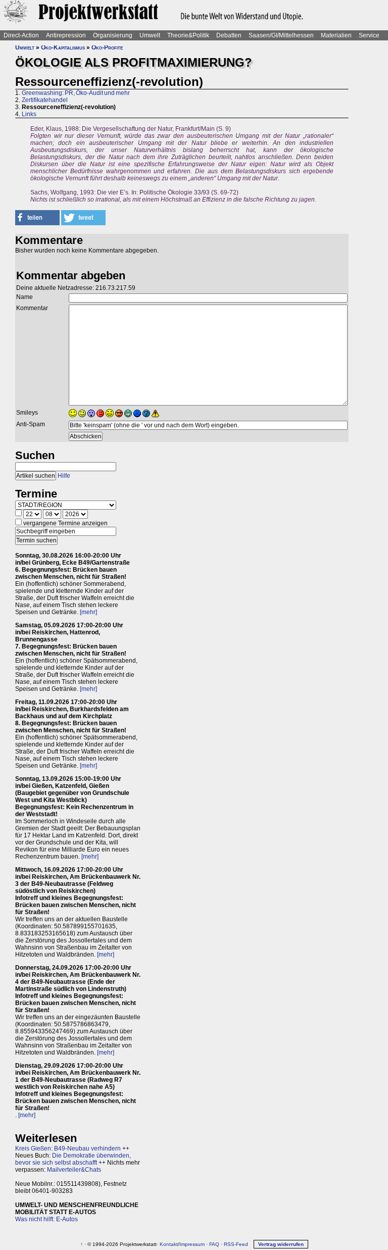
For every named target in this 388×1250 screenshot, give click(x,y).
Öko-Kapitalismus (63, 47)
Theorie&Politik (188, 35)
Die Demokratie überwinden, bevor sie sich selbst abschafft (73, 1159)
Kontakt (169, 1244)
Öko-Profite (107, 47)
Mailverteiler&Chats (74, 1169)
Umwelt (149, 35)
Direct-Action (21, 35)
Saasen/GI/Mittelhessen (281, 35)
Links (29, 114)
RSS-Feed (236, 1244)
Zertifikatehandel (45, 100)
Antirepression (66, 35)
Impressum (192, 1244)
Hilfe (64, 475)
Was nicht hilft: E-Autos (46, 1219)
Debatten (228, 35)
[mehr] (88, 612)
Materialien (336, 35)
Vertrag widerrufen (281, 1244)
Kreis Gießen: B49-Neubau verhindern (68, 1148)
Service (369, 35)
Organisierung (112, 35)
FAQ (214, 1244)
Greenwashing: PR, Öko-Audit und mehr (76, 92)
